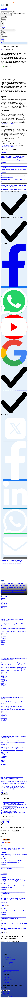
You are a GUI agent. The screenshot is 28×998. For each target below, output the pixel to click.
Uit (1, 49)
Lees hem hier (4, 820)
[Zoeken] (14, 12)
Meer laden (5, 793)
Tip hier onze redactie (21, 390)
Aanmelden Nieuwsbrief (7, 30)
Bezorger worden (8, 962)
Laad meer (6, 839)
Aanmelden (15, 830)
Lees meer (3, 871)
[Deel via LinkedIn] (15, 508)
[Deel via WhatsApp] (15, 533)
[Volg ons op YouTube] (14, 327)
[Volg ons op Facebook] (14, 287)
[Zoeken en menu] (2, 24)
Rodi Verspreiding (8, 980)
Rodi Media (6, 977)
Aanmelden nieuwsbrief (10, 959)
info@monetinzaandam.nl (7, 123)
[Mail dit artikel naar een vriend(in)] (15, 558)
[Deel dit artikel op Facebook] (15, 480)
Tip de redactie (7, 957)
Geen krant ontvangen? (10, 960)
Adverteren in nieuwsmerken (11, 970)
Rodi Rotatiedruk (8, 979)
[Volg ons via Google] (14, 352)
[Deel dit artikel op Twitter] (15, 440)
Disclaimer (6, 982)
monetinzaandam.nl (6, 145)
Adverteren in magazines (10, 971)
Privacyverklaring (8, 964)
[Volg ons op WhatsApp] (14, 301)
